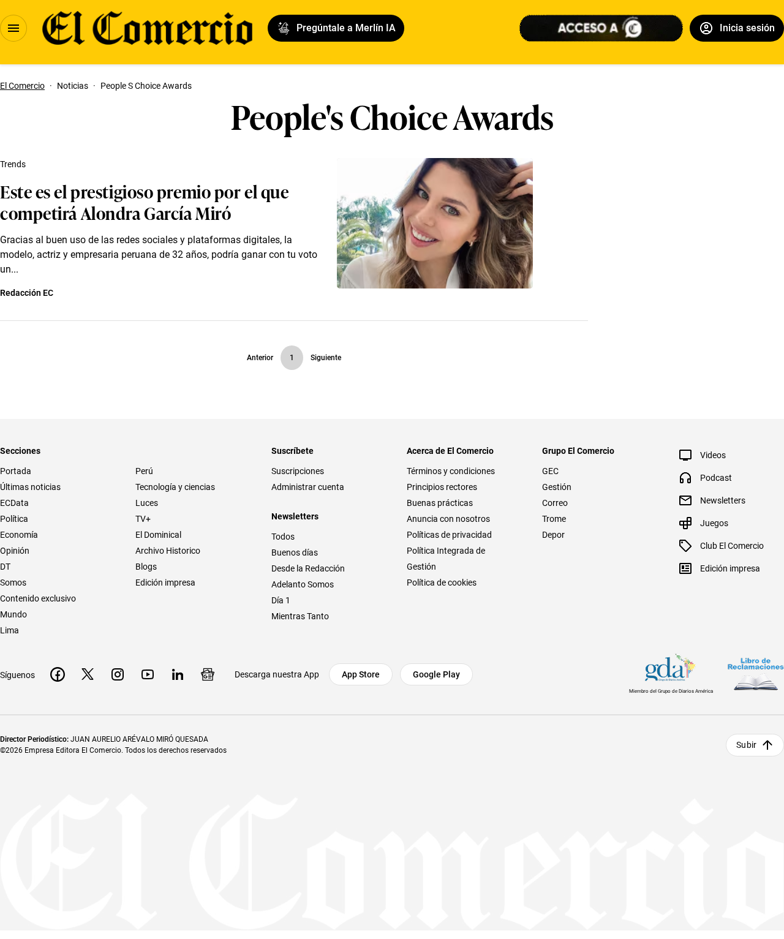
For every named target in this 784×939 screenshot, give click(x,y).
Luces (146, 503)
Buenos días (294, 552)
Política (14, 519)
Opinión (14, 551)
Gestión (556, 487)
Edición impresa (165, 582)
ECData (14, 503)
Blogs (146, 566)
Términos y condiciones (451, 471)
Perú (144, 471)
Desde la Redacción (308, 568)
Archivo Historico (167, 551)
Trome (554, 519)
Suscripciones (297, 471)
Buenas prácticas (440, 503)
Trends (13, 164)
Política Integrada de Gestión (446, 558)
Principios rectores (442, 487)
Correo (555, 503)
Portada (15, 471)
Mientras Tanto (300, 616)
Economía (19, 535)
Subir (746, 745)
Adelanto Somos (302, 584)
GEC (550, 471)
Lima (9, 630)
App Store (361, 674)
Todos (283, 536)
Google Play (436, 674)
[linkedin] (177, 674)
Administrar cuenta (307, 487)
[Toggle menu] (13, 28)
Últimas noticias (30, 487)
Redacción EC (26, 293)
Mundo (13, 614)
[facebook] (57, 674)
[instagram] (117, 674)
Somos (13, 582)
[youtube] (147, 674)
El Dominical (158, 535)
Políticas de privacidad (449, 535)
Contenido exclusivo (38, 598)
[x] (87, 674)
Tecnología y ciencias (175, 487)
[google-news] (207, 674)
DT (5, 566)
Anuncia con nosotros (448, 519)
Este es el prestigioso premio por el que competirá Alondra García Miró (144, 201)
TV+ (143, 519)
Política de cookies (442, 582)
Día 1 (280, 600)
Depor (553, 535)
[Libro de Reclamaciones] (756, 674)
